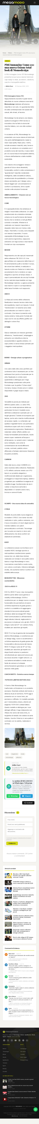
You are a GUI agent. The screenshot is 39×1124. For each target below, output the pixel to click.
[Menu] (34, 2)
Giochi (4, 1057)
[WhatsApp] (27, 1040)
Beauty (4, 1068)
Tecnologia (6, 1051)
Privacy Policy (24, 1060)
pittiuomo (18, 757)
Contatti (22, 1054)
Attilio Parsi (9, 86)
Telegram (28, 796)
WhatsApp (14, 796)
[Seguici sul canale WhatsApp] (36, 1109)
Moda (10, 53)
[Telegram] (23, 1040)
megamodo (14, 754)
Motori (4, 1048)
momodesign (9, 757)
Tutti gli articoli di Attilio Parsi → (20, 773)
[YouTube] (15, 1040)
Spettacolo (6, 1060)
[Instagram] (11, 1040)
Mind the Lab (15, 1116)
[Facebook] (4, 1040)
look (7, 754)
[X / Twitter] (8, 1040)
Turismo (5, 1063)
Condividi (29, 803)
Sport (4, 1065)
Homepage (23, 1048)
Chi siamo (23, 1051)
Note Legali (23, 1057)
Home (4, 53)
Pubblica (12, 843)
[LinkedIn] (19, 1040)
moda (22, 754)
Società (5, 1071)
